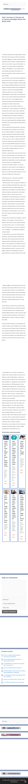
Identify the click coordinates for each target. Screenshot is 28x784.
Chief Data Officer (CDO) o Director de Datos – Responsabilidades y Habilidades (15, 671)
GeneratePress (14, 781)
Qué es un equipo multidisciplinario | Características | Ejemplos (12, 655)
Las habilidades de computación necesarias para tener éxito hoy (22, 508)
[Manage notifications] (25, 782)
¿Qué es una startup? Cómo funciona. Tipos (14, 679)
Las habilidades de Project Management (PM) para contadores (14, 675)
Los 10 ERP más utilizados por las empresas (14, 682)
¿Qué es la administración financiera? (22, 448)
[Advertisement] (14, 39)
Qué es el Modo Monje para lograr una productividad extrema (13, 660)
